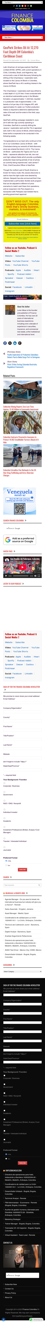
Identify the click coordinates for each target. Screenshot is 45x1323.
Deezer (19, 278)
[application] (22, 567)
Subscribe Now (11, 1284)
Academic (7, 821)
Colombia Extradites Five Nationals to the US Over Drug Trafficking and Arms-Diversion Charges (19, 472)
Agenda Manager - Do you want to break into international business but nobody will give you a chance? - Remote (23, 902)
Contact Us (9, 1288)
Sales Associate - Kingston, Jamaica (19, 909)
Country (6, 717)
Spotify (11, 274)
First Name (7, 726)
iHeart (36, 270)
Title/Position (8, 735)
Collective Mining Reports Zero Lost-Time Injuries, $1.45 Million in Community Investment (20, 408)
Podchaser (10, 282)
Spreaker (9, 278)
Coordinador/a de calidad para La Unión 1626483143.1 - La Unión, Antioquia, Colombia (23, 919)
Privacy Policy (10, 1293)
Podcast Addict (24, 274)
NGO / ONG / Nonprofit (12, 803)
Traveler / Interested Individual (15, 841)
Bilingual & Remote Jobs (15, 893)
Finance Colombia (29, 1309)
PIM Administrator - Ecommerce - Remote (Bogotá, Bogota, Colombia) (21, 1203)
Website (8, 256)
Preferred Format (10, 858)
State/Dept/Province (11, 766)
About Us (8, 1297)
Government (8, 794)
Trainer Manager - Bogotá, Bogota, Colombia (22, 1223)
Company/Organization (12, 708)
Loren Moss (35, 60)
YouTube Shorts (20, 265)
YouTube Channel (20, 261)
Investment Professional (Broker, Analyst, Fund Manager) (21, 831)
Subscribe (19, 256)
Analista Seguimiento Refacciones (18, 936)
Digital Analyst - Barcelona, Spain (18, 931)
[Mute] (35, 576)
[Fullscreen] (39, 576)
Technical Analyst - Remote (15, 1198)
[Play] (6, 576)
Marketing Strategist (12, 1219)
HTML (9, 861)
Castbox (30, 278)
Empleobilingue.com (14, 1170)
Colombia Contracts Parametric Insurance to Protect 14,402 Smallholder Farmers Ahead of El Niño (21, 439)
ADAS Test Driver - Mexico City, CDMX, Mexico (23, 950)
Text (9, 865)
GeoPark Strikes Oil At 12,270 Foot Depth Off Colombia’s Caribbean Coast (20, 51)
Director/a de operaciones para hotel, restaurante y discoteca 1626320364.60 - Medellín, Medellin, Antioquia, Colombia (20, 943)
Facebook (17, 287)
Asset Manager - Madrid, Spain (17, 913)
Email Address (9, 699)
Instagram (9, 291)
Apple (18, 270)
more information (17, 230)
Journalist (7, 850)
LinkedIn (29, 287)
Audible (27, 270)
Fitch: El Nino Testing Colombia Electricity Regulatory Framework (22, 365)
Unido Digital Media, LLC (22, 8)
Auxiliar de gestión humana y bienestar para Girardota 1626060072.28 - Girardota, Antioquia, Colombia (22, 1212)
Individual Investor (10, 812)
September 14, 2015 (18, 60)
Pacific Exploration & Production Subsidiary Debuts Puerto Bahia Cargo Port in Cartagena (23, 356)
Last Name (7, 745)
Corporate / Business (11, 786)
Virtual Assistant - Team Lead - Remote (20, 1235)
